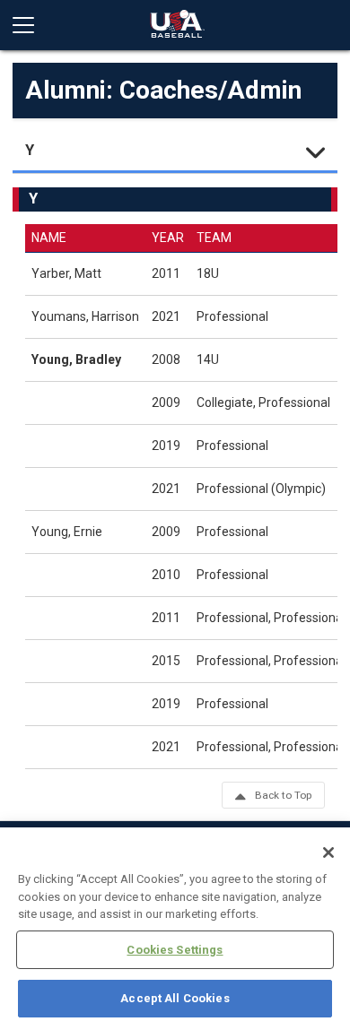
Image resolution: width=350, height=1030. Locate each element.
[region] (175, 928)
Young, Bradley (76, 359)
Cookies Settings (175, 949)
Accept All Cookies (174, 998)
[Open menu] (30, 25)
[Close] (328, 852)
